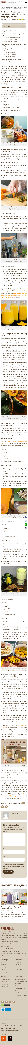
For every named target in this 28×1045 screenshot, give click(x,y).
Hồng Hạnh (4, 19)
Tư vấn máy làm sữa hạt (11, 7)
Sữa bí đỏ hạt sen (10, 52)
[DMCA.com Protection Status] (5, 1005)
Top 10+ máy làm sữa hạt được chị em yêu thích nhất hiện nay (13, 907)
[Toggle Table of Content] (23, 26)
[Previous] (2, 903)
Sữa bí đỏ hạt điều (10, 56)
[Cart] (22, 2)
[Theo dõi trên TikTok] (6, 1002)
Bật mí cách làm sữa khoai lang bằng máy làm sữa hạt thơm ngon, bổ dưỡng (14, 295)
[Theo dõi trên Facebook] (2, 1002)
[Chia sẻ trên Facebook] (23, 803)
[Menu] (26, 2)
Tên (4, 848)
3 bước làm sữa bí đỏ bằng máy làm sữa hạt (13, 35)
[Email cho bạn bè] (6, 806)
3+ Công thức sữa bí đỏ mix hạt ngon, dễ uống (14, 50)
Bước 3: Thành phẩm (11, 41)
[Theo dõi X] (10, 1002)
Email (4, 856)
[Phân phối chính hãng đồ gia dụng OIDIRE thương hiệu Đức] (3, 2)
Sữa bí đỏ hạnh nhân (11, 54)
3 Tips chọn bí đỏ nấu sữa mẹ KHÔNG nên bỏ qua (14, 45)
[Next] (26, 903)
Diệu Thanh (3, 910)
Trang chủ (3, 7)
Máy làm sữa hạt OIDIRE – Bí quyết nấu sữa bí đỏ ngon (13, 60)
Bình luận (5, 831)
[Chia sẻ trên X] (2, 806)
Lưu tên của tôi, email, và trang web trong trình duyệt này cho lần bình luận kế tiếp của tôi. (13, 866)
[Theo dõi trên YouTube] (13, 1002)
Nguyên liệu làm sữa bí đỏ (10, 31)
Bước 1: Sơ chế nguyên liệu (13, 37)
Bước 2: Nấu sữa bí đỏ (11, 39)
